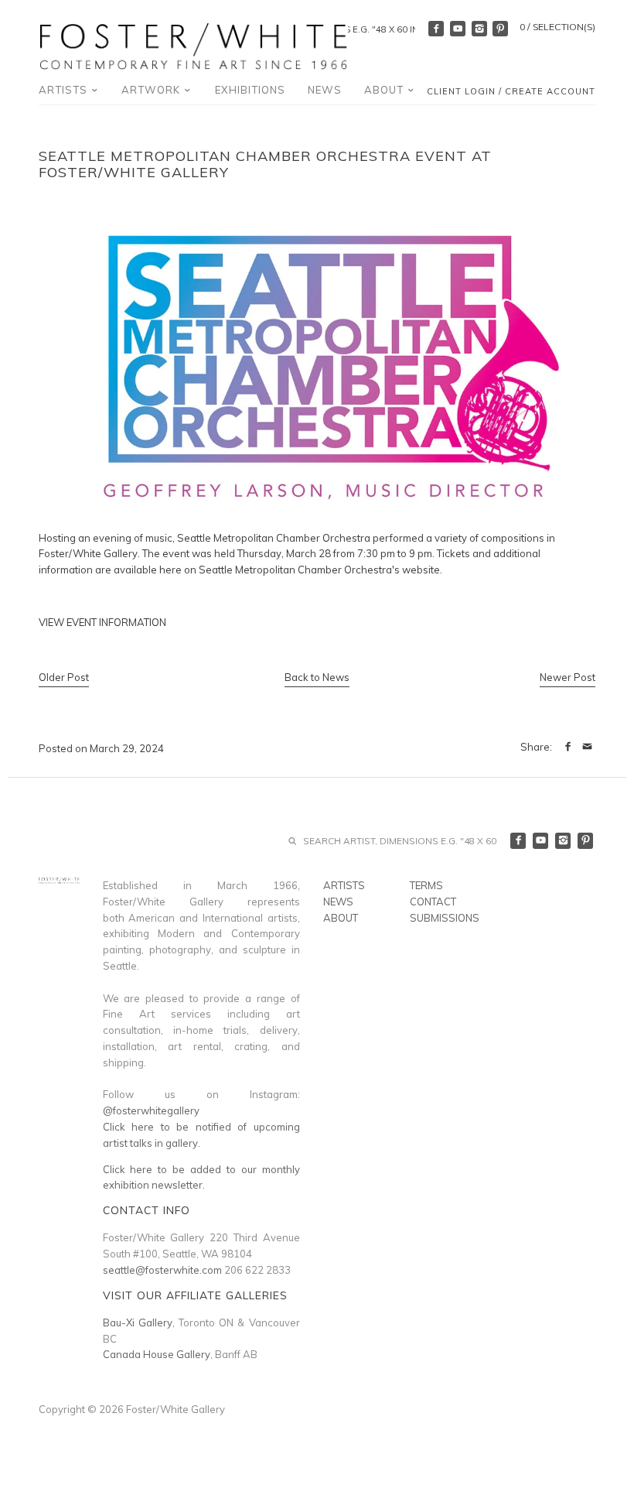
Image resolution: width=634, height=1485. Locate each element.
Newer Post (567, 677)
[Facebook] (436, 28)
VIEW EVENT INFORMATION (102, 622)
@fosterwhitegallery (151, 1110)
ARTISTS (344, 885)
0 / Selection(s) (557, 27)
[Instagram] (479, 28)
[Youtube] (457, 28)
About (385, 90)
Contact (433, 901)
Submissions (444, 918)
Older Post (64, 677)
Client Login (461, 91)
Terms (426, 885)
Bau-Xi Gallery (137, 1322)
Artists (64, 90)
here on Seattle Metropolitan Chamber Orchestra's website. (300, 569)
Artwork (152, 90)
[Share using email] (587, 747)
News (325, 90)
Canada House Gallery (156, 1354)
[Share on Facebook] (567, 747)
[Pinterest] (500, 28)
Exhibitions (250, 90)
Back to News (317, 677)
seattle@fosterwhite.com (162, 1270)
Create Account (550, 91)
